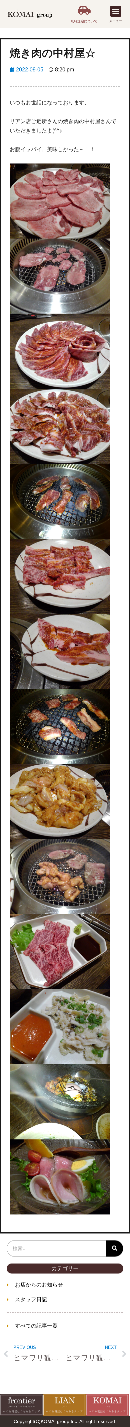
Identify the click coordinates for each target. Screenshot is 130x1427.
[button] (115, 11)
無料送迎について (84, 21)
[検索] (114, 1248)
